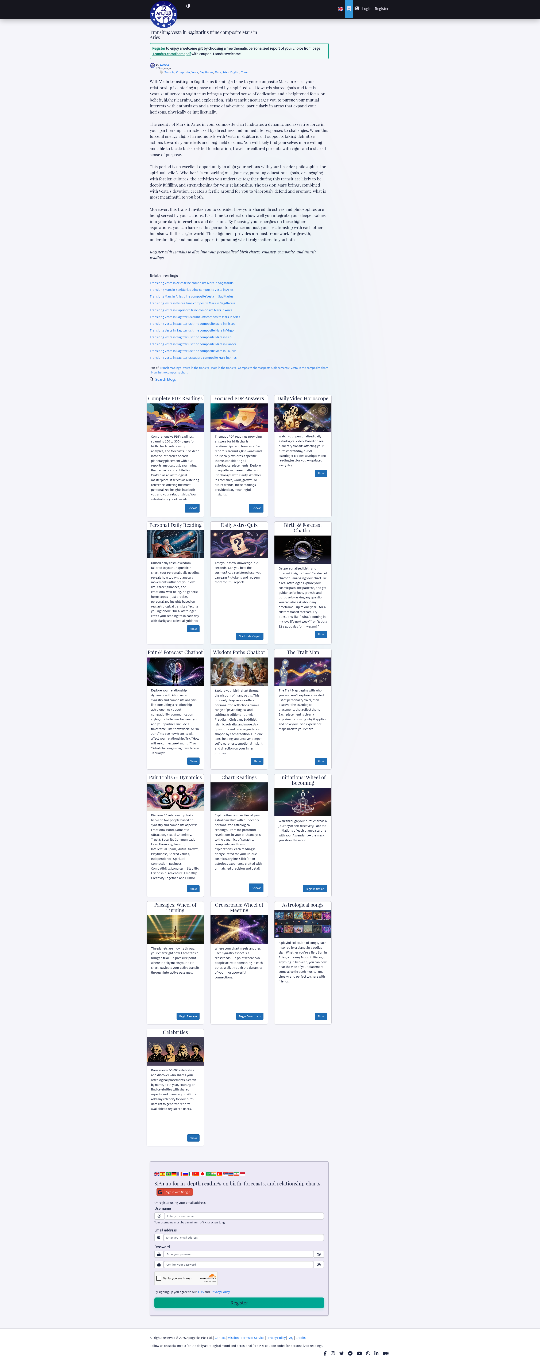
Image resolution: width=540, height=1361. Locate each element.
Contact (220, 1337)
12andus (164, 64)
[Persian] (236, 1173)
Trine (244, 72)
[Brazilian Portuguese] (168, 1173)
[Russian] (185, 1173)
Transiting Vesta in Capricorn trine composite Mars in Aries (191, 310)
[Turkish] (219, 1173)
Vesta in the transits (196, 368)
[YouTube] (359, 1353)
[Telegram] (350, 1353)
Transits (169, 72)
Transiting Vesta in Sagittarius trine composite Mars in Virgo (192, 330)
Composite (183, 72)
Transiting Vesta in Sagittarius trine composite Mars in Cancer (193, 344)
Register (382, 8)
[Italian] (191, 1173)
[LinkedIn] (376, 1353)
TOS (201, 1292)
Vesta (195, 72)
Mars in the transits (223, 368)
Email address (165, 1230)
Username (162, 1208)
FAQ (290, 1337)
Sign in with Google (178, 1192)
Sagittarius (206, 72)
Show (192, 507)
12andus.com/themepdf (171, 53)
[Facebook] (325, 1353)
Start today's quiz (250, 636)
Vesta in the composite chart (309, 368)
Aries (226, 72)
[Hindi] (213, 1173)
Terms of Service (252, 1337)
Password (162, 1247)
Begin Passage (188, 1016)
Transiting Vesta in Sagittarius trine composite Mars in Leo (191, 337)
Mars (218, 72)
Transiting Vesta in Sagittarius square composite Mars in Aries (193, 357)
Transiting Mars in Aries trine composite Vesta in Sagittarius (192, 296)
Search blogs (165, 379)
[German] (174, 1173)
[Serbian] (225, 1173)
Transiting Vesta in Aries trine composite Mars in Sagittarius (192, 283)
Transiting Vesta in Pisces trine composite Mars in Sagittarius (192, 303)
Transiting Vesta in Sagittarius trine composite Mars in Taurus (193, 351)
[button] (188, 6)
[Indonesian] (242, 1173)
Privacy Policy (220, 1292)
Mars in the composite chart (169, 372)
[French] (179, 1173)
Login (366, 8)
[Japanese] (202, 1173)
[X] (341, 1353)
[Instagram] (333, 1353)
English (234, 72)
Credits (301, 1337)
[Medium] (386, 1353)
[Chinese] (196, 1173)
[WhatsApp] (368, 1353)
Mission (233, 1337)
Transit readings (170, 368)
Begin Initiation (314, 889)
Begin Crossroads (250, 1016)
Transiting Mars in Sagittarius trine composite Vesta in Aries (192, 289)
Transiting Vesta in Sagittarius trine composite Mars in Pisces (192, 323)
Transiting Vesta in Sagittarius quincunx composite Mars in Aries (195, 317)
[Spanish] (162, 1173)
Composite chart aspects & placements (263, 368)
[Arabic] (208, 1173)
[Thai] (231, 1173)
